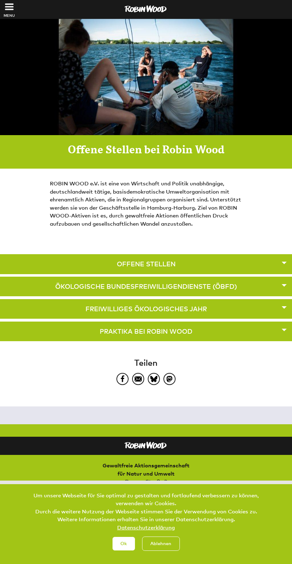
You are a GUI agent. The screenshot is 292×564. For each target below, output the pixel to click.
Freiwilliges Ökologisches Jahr (146, 309)
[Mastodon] (169, 379)
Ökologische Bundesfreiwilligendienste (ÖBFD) (146, 286)
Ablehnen (160, 543)
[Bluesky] (154, 379)
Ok (123, 543)
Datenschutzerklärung (146, 527)
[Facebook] (122, 379)
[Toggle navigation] (9, 7)
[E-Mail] (138, 379)
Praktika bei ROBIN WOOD (146, 331)
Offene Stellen (146, 264)
